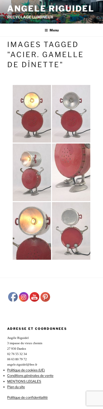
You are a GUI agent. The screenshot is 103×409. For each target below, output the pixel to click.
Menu (54, 30)
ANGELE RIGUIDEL (50, 8)
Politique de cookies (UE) (26, 370)
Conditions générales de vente (30, 375)
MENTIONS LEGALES (24, 381)
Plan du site (16, 387)
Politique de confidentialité (27, 397)
